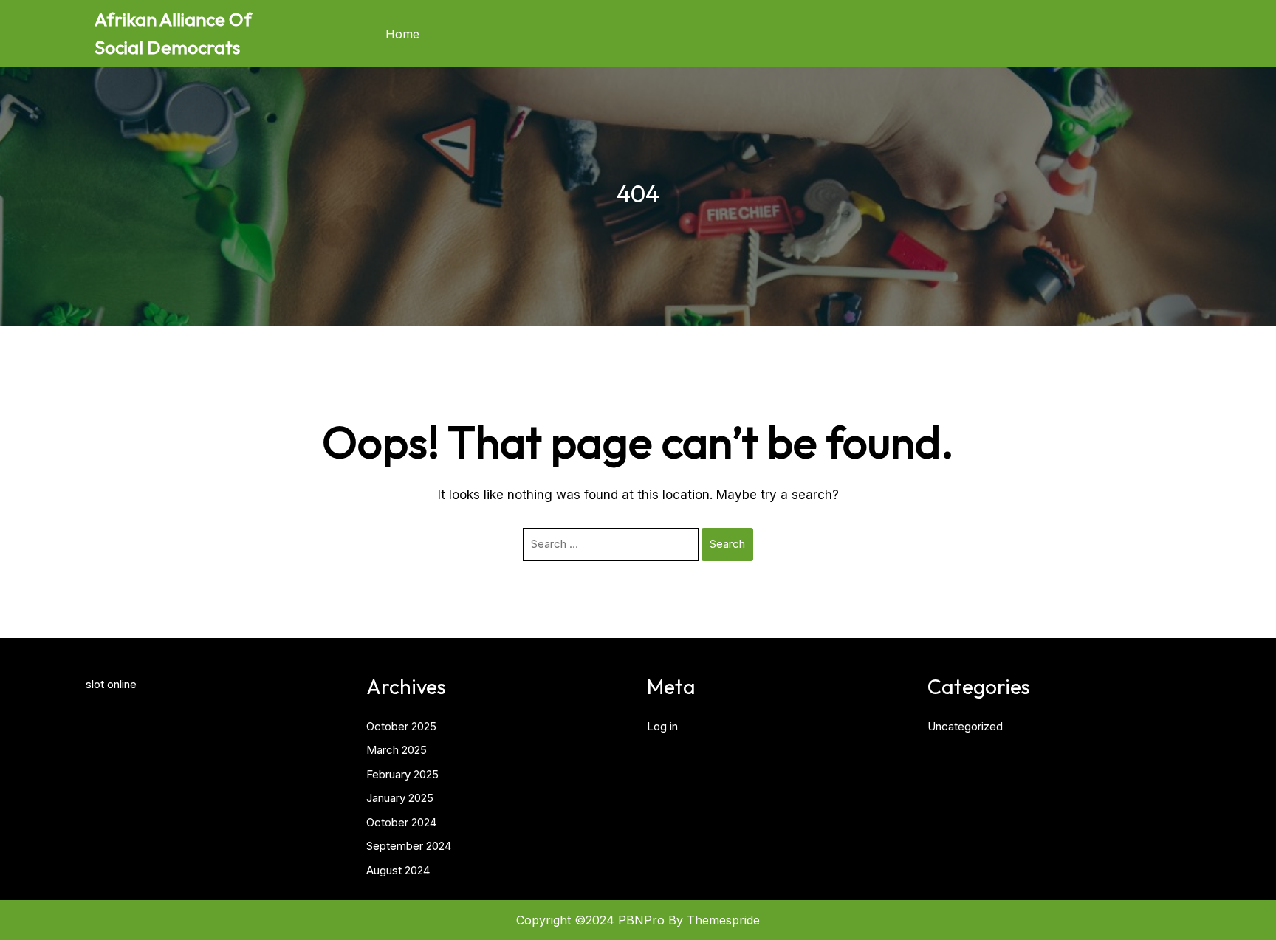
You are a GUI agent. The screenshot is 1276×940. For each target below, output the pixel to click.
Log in (662, 726)
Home (402, 34)
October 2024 (401, 822)
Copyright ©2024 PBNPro (590, 920)
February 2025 (402, 774)
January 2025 (399, 798)
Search (727, 544)
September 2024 (408, 846)
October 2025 (401, 726)
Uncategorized (965, 726)
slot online (111, 684)
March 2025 (396, 750)
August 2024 (398, 870)
